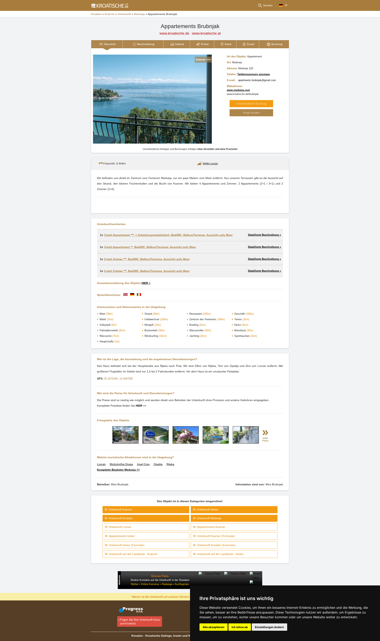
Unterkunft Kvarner (120, 509)
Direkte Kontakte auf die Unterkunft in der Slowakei (160, 580)
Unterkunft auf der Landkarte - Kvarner (133, 554)
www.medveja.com (238, 90)
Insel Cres (143, 464)
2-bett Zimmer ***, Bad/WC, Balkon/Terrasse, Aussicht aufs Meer (147, 259)
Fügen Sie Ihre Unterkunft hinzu (140, 621)
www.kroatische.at (206, 33)
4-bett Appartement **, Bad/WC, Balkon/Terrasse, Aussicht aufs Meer (150, 247)
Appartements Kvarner (211, 526)
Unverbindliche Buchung (251, 103)
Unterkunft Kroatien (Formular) (216, 545)
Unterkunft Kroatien (120, 518)
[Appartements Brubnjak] (125, 442)
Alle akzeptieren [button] (213, 627)
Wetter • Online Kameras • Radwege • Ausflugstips (160, 584)
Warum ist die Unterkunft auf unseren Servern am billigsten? (169, 596)
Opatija (158, 464)
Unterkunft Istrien (207, 509)
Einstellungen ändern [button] (269, 627)
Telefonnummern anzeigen (253, 74)
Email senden (251, 113)
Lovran (101, 464)
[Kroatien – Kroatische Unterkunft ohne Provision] (109, 5)
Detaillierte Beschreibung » (264, 234)
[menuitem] (107, 44)
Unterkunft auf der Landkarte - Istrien (220, 554)
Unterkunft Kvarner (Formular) (216, 536)
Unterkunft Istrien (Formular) (126, 545)
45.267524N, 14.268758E (118, 378)
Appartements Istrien (122, 536)
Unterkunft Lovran (120, 526)
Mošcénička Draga (121, 464)
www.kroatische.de (174, 33)
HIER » (146, 283)
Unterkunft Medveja (209, 518)
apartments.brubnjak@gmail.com (257, 80)
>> (141, 405)
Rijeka (170, 464)
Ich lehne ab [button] (240, 627)
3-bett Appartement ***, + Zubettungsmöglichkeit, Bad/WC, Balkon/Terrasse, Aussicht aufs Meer (168, 235)
